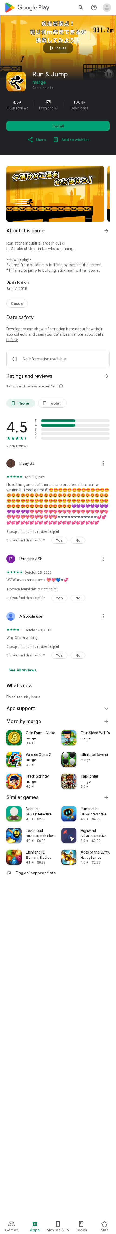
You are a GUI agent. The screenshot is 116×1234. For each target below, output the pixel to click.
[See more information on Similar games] (106, 797)
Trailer (57, 48)
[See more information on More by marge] (106, 721)
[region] (58, 105)
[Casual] (17, 303)
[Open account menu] (106, 7)
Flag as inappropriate (31, 872)
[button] (56, 108)
